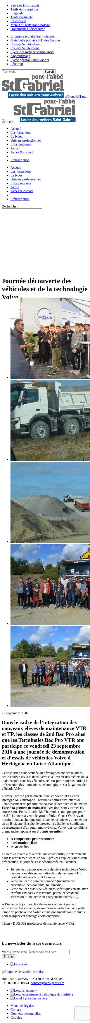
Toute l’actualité (21, 17)
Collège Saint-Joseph (25, 48)
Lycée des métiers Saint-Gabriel (32, 52)
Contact (15, 1009)
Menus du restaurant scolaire (30, 25)
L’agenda (16, 13)
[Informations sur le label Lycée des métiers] (28, 998)
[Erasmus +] (23, 990)
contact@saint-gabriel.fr (47, 983)
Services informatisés (25, 5)
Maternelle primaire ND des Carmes (35, 40)
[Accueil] (22, 971)
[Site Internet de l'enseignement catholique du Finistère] (41, 994)
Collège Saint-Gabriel (25, 44)
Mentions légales (22, 1006)
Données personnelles (25, 1013)
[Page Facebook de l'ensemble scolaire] (19, 964)
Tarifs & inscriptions (24, 9)
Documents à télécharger (27, 29)
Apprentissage (20, 56)
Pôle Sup (16, 64)
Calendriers (18, 21)
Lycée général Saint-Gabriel (29, 60)
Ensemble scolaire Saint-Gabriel (32, 36)
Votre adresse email (15, 952)
